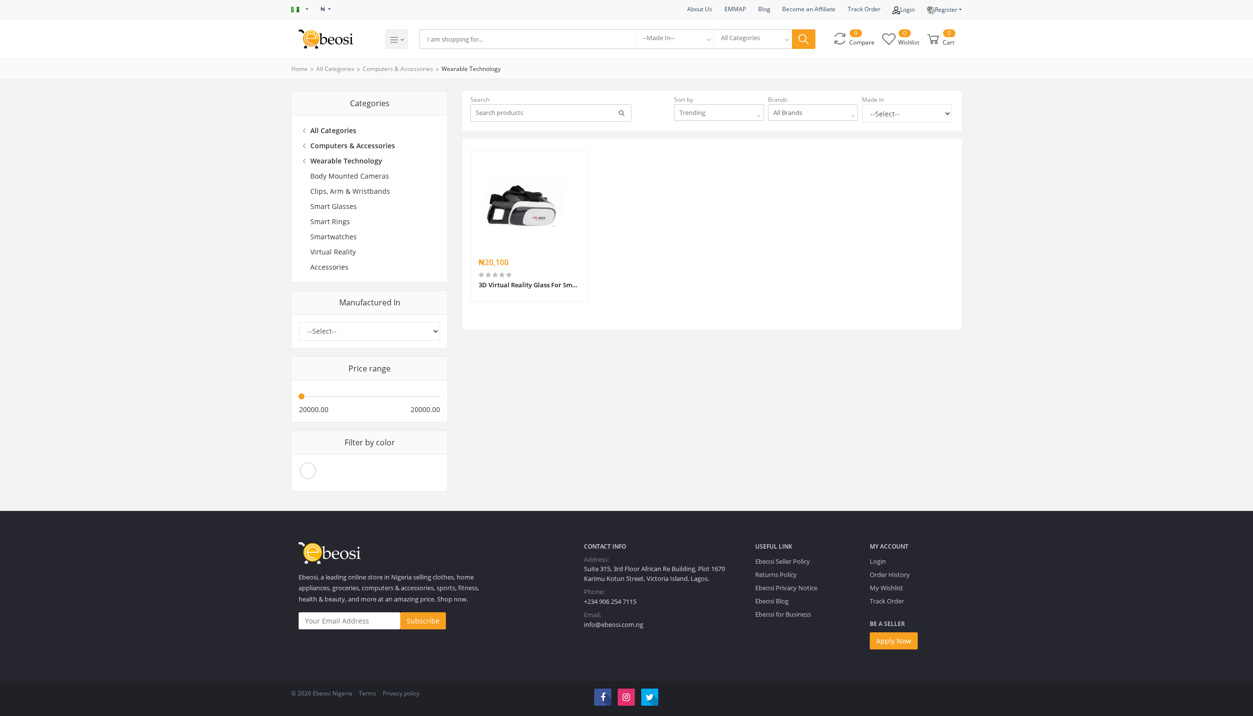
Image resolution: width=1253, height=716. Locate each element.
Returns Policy (776, 574)
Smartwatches (333, 236)
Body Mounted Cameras (349, 176)
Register (946, 9)
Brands (778, 99)
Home (299, 69)
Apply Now (893, 641)
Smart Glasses (333, 206)
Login (907, 9)
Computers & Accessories (398, 69)
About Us (699, 9)
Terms (367, 693)
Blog (764, 9)
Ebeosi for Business (783, 614)
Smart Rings (330, 221)
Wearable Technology (471, 69)
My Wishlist (886, 587)
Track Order (864, 9)
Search (479, 99)
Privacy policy (401, 693)
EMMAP (735, 9)
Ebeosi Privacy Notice (786, 587)
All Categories (335, 69)
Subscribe (423, 620)
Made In (873, 99)
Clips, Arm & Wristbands (350, 191)
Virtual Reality (333, 251)
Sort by (683, 99)
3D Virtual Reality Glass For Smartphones (529, 284)
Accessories (329, 267)
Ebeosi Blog (772, 601)
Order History (890, 574)
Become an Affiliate (808, 9)
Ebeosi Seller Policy (782, 561)
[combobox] (674, 39)
